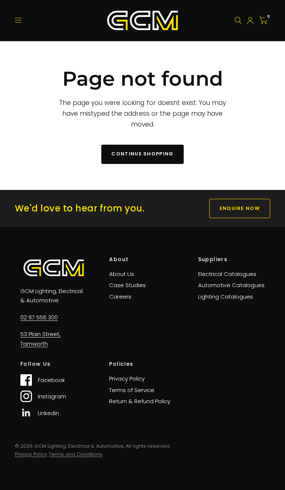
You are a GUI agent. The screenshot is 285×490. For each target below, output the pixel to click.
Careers (120, 296)
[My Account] (250, 20)
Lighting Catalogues (225, 296)
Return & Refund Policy (139, 401)
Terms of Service (131, 390)
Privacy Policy (127, 378)
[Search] (238, 20)
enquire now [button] (240, 208)
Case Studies (127, 285)
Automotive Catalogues (231, 285)
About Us (121, 274)
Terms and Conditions (75, 454)
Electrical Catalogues (227, 274)
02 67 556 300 (39, 317)
